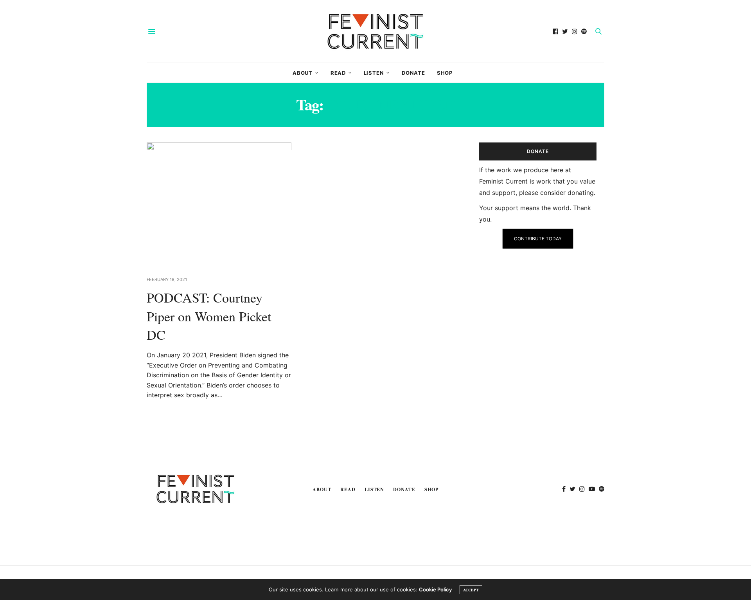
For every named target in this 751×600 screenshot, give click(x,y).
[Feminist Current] (375, 31)
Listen (374, 73)
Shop (445, 73)
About (303, 73)
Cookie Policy (435, 589)
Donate (413, 73)
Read (338, 73)
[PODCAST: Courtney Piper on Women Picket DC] (219, 204)
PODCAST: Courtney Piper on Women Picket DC (209, 316)
